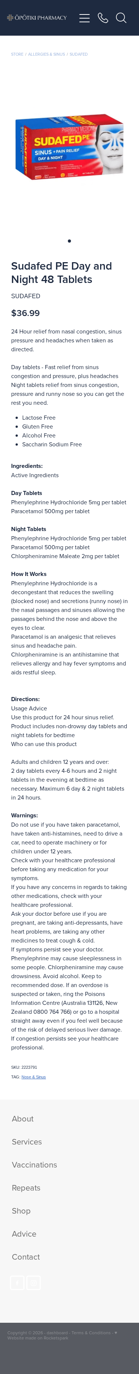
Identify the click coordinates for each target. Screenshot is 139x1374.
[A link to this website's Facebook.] (17, 1283)
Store (17, 54)
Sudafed (79, 54)
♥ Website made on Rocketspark (62, 1335)
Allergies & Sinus (46, 54)
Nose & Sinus (33, 1077)
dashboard (57, 1332)
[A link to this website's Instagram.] (33, 1283)
